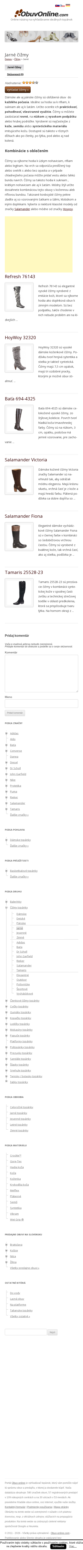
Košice (14, 1250)
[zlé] (27, 82)
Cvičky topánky (19, 1006)
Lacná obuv (17, 1299)
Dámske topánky (20, 840)
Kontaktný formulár (15, 1507)
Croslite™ (15, 1155)
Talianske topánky (21, 1310)
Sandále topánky (20, 1059)
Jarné (20, 928)
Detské (21, 918)
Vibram (14, 1213)
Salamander (22, 209)
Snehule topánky (20, 1070)
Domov (8, 59)
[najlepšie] (36, 82)
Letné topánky (19, 1124)
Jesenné (22, 933)
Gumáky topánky (20, 1012)
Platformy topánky (21, 1041)
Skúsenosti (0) (15, 74)
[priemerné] (30, 82)
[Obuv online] (41, 13)
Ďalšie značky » (19, 815)
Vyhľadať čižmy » (18, 90)
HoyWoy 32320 (20, 337)
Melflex (14, 1190)
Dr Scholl (15, 768)
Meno (8, 697)
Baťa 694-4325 (20, 399)
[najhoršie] (23, 82)
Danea (14, 756)
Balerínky (16, 901)
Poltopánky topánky (22, 1047)
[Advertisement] (39, 244)
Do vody (15, 1293)
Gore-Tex (16, 1161)
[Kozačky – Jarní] (62, 5)
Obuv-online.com (60, 1533)
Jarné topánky (18, 1113)
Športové (22, 989)
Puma (13, 791)
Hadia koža (17, 1167)
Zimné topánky (19, 1130)
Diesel (14, 762)
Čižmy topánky (19, 907)
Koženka (15, 1179)
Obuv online (18, 1483)
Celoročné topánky (21, 1107)
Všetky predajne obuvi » (24, 1268)
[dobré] (33, 82)
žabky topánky (19, 1082)
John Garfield (18, 774)
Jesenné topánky (20, 1119)
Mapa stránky (61, 1507)
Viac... (73, 1546)
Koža (13, 1173)
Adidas (14, 733)
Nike (13, 780)
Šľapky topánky (19, 1064)
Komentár (11, 652)
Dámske (22, 914)
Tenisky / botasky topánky (26, 1076)
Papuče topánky (20, 1035)
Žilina (13, 1262)
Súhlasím (58, 1546)
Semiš (13, 1202)
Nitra (13, 1256)
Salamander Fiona (24, 516)
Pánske (21, 923)
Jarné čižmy (14, 67)
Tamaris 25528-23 (24, 572)
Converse (16, 751)
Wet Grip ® (17, 1219)
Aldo (13, 739)
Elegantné (23, 975)
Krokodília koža (19, 1184)
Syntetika (16, 1208)
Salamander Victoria (26, 460)
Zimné (20, 937)
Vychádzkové (25, 993)
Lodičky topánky (20, 1024)
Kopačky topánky (20, 1018)
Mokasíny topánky (21, 1029)
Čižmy (17, 59)
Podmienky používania (39, 1507)
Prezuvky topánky (21, 1053)
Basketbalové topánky (24, 871)
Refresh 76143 (20, 276)
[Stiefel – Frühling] (68, 5)
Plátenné (15, 1196)
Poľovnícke (23, 984)
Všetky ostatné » (20, 1316)
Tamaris (15, 809)
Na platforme (18, 1304)
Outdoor (22, 979)
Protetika (15, 785)
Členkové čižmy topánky (24, 1000)
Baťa (13, 745)
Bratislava (16, 1244)
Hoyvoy (68, 209)
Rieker (14, 797)
